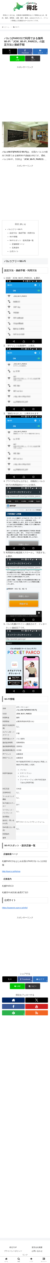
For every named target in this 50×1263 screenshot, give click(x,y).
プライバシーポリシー (13, 1251)
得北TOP (13, 1247)
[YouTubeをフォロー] (36, 1006)
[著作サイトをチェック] (13, 1000)
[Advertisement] (25, 94)
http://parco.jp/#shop (11, 871)
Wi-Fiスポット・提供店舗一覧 (22, 240)
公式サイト (14, 251)
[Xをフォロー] (36, 1000)
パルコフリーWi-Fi (14, 229)
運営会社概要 (37, 1247)
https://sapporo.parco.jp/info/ (15, 908)
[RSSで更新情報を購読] (36, 1012)
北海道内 (15, 248)
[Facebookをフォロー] (13, 1006)
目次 (17, 224)
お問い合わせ (37, 1251)
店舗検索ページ (18, 244)
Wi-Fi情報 (13, 237)
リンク (25, 1255)
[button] (32, 58)
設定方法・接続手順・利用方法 (22, 233)
